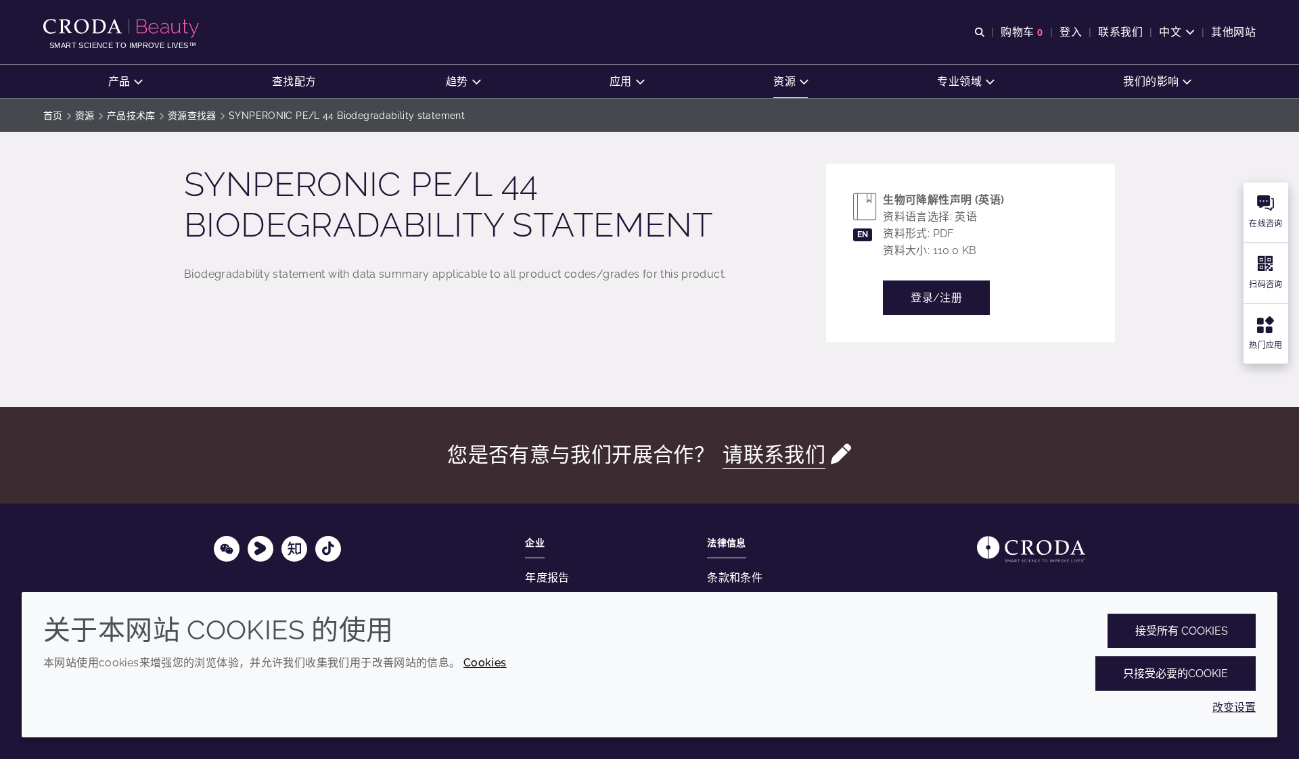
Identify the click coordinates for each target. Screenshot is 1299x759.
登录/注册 (936, 297)
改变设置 (1234, 707)
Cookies (485, 662)
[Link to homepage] (1031, 549)
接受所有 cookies (1181, 631)
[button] (125, 81)
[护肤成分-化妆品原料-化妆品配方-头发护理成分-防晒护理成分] (122, 28)
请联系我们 (774, 454)
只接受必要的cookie (1175, 673)
